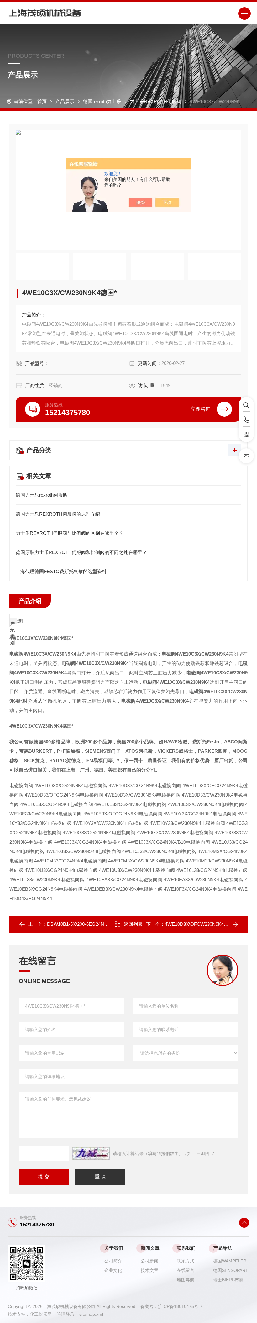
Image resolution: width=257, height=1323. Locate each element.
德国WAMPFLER (229, 1260)
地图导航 (185, 1279)
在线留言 (185, 1270)
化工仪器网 (43, 1314)
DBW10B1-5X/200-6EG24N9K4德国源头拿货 (93, 924)
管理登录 (65, 1314)
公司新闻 (149, 1260)
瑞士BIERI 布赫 (228, 1279)
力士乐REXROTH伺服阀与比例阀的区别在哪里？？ (69, 533)
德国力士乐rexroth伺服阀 (42, 495)
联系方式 (185, 1260)
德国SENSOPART (230, 1270)
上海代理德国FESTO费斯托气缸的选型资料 (61, 571)
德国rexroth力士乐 (102, 101)
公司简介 (113, 1260)
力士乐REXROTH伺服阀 (155, 101)
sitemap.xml (91, 1314)
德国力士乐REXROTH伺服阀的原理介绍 (58, 514)
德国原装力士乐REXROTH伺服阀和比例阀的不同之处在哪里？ (81, 552)
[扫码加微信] (246, 434)
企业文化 (113, 1270)
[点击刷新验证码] (91, 1153)
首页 (42, 101)
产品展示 (64, 101)
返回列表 (133, 924)
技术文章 (149, 1270)
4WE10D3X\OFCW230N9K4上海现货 (204, 924)
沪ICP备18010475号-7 (180, 1306)
